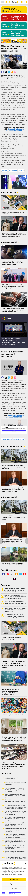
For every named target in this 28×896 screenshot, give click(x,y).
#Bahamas (4, 170)
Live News (4, 26)
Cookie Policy (3, 892)
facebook (3, 574)
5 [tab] (16, 347)
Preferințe (14, 888)
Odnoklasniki (12, 72)
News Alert (4, 18)
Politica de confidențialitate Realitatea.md (15, 892)
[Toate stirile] (5, 2)
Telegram (9, 72)
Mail (15, 72)
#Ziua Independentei (18, 439)
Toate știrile (6, 773)
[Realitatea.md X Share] (6, 72)
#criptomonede (13, 170)
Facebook (2, 72)
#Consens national (7, 439)
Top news (5, 585)
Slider (13, 359)
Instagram (8, 574)
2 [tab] (11, 347)
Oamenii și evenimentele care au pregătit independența (12, 354)
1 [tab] (10, 347)
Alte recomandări (9, 242)
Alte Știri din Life (8, 192)
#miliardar (21, 170)
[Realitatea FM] (21, 2)
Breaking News (6, 10)
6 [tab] (18, 347)
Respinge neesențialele (14, 884)
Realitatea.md (17, 54)
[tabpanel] (14, 334)
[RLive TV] (6, 318)
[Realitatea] (12, 2)
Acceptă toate (14, 879)
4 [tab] (15, 347)
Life (12, 54)
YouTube (24, 574)
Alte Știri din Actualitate (12, 446)
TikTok (14, 579)
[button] (25, 863)
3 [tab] (13, 347)
